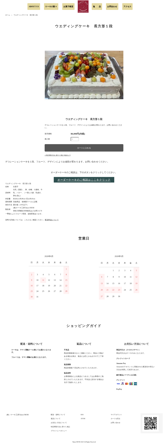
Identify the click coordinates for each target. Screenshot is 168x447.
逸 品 (97, 6)
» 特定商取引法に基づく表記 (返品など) (58, 155)
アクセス (127, 6)
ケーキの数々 (51, 6)
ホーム (7, 15)
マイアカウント (116, 415)
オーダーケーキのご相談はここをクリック (84, 179)
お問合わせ (112, 6)
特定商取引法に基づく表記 (60, 427)
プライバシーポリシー (59, 431)
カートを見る (115, 418)
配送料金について (52, 220)
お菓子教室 (68, 6)
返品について (55, 418)
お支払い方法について (59, 423)
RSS (82, 415)
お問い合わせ (115, 423)
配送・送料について (58, 415)
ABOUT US (34, 6)
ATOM (83, 418)
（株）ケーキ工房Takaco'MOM (17, 415)
